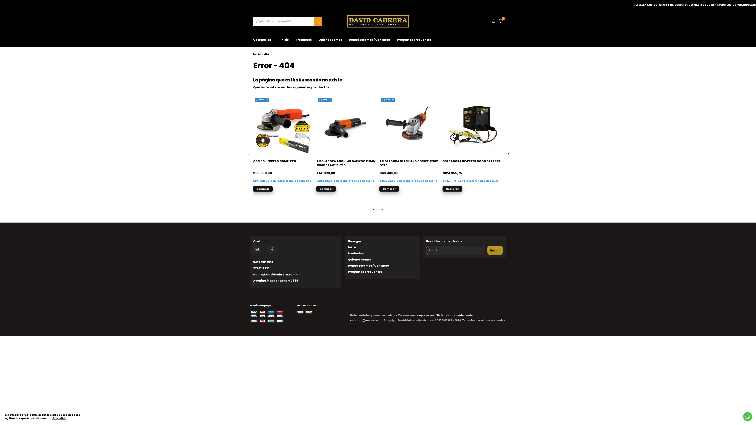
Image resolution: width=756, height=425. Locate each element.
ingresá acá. (426, 315)
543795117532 (263, 262)
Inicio (285, 40)
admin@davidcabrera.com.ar (276, 274)
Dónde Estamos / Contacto (369, 40)
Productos (304, 40)
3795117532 (261, 268)
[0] (501, 21)
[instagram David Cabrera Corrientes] (257, 249)
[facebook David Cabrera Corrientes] (272, 249)
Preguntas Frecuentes (414, 40)
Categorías (262, 40)
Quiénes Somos (330, 40)
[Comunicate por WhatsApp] (747, 416)
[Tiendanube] (364, 321)
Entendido (59, 418)
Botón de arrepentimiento (455, 315)
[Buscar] (318, 21)
